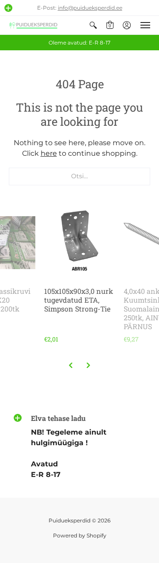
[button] (8, 8)
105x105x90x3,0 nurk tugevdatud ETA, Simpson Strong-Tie (78, 299)
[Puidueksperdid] (33, 25)
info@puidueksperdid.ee (90, 7)
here (49, 153)
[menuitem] (93, 25)
